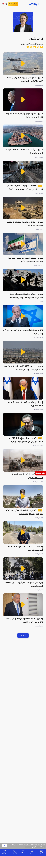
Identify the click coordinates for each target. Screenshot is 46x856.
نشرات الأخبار (12, 3)
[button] (23, 69)
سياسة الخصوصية (40, 847)
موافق (4, 845)
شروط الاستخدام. (29, 847)
